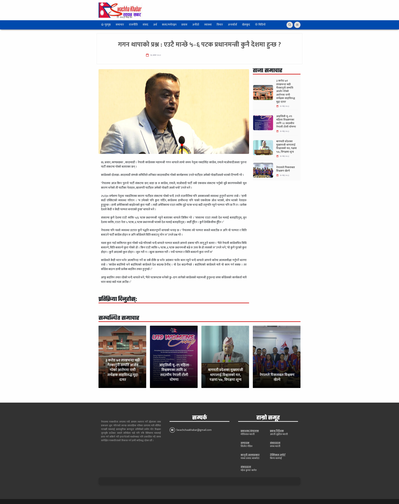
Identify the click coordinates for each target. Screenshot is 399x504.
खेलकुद (246, 24)
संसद (145, 24)
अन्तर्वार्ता (232, 24)
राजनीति (133, 24)
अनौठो (195, 24)
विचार (220, 24)
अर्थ (155, 24)
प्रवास (184, 24)
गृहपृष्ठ (107, 24)
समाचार (120, 24)
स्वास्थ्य (208, 24)
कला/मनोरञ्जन (169, 24)
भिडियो (262, 24)
